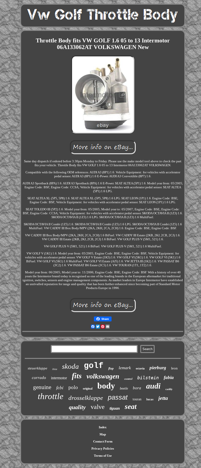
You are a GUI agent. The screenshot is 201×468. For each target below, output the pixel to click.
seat (131, 406)
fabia (169, 377)
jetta (163, 398)
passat (118, 397)
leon (174, 368)
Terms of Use (103, 455)
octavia (140, 368)
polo (73, 387)
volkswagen (103, 376)
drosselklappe (85, 397)
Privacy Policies (102, 448)
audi (153, 385)
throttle (50, 396)
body (106, 385)
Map (103, 434)
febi (59, 387)
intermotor (59, 378)
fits (77, 375)
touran (137, 399)
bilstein (148, 377)
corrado (39, 377)
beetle (124, 388)
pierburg (158, 367)
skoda (70, 366)
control (128, 378)
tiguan (115, 408)
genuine (42, 387)
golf (93, 365)
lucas (149, 399)
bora (137, 388)
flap (111, 368)
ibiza (54, 369)
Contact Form (103, 441)
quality (77, 407)
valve (98, 406)
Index (103, 427)
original (87, 388)
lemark (125, 367)
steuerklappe (37, 368)
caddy (169, 389)
